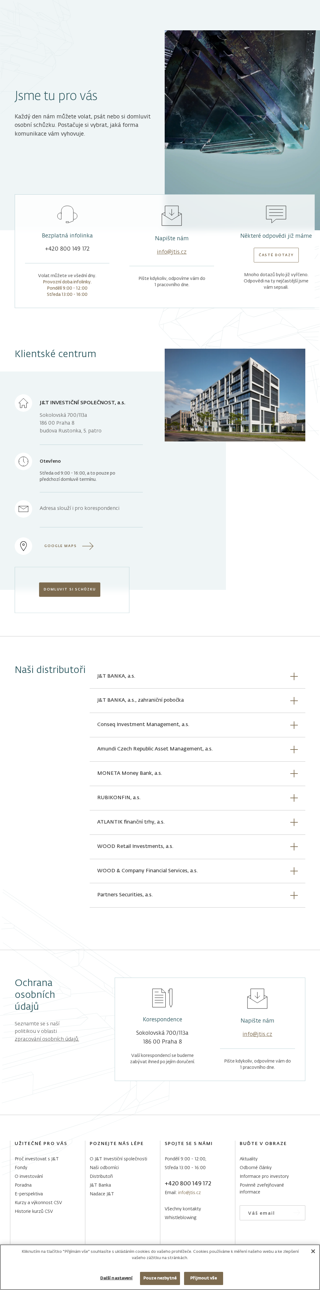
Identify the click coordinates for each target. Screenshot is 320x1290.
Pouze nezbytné (160, 1278)
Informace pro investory (264, 1176)
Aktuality (249, 1159)
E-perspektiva (29, 1194)
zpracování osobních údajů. (47, 1039)
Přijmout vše (203, 1278)
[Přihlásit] (296, 1213)
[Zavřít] (313, 1251)
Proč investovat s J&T (37, 1159)
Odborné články (256, 1168)
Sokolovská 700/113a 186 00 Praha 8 (162, 1037)
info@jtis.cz (172, 252)
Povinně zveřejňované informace (262, 1188)
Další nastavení (116, 1278)
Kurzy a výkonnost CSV (38, 1203)
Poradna (23, 1185)
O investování (29, 1176)
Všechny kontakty (183, 1209)
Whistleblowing (181, 1218)
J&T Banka (100, 1185)
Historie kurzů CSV (34, 1211)
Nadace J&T (102, 1194)
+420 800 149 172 (67, 249)
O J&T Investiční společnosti (118, 1159)
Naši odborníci (104, 1168)
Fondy (21, 1168)
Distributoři (101, 1176)
